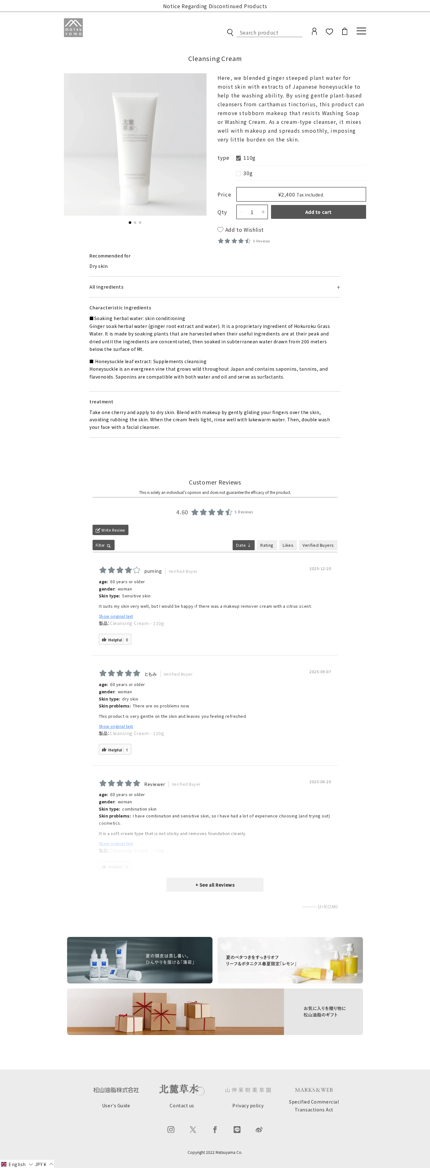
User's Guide (116, 1105)
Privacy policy (247, 1105)
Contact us (182, 1105)
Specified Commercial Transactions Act (314, 1106)
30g (247, 173)
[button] (130, 222)
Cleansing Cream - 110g (137, 623)
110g (249, 157)
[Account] (314, 33)
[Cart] (344, 33)
